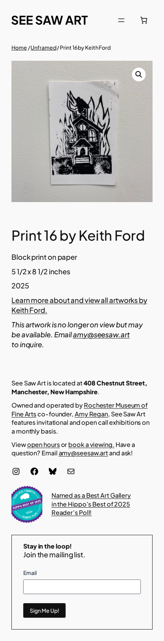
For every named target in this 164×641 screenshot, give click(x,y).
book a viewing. (91, 444)
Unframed (43, 47)
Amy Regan (91, 414)
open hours (43, 444)
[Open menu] (121, 20)
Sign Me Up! (44, 610)
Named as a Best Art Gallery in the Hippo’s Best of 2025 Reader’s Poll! (91, 503)
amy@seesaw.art (83, 453)
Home (19, 47)
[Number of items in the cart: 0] (144, 20)
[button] (139, 74)
